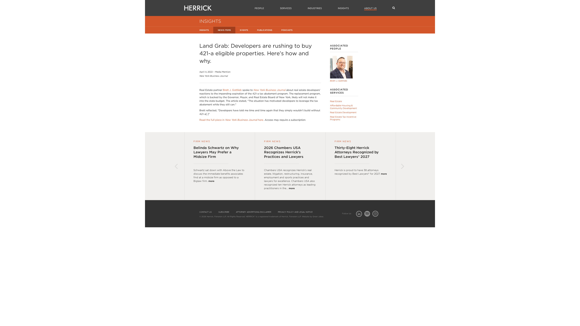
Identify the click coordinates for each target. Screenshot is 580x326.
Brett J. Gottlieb (232, 90)
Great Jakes (318, 216)
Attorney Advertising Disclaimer (253, 212)
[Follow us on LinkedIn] (360, 214)
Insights (343, 8)
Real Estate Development (343, 112)
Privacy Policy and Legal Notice (295, 212)
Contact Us (205, 212)
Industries (315, 8)
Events (244, 30)
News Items (224, 30)
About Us (370, 8)
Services (286, 8)
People (259, 8)
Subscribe (223, 212)
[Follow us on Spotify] (368, 215)
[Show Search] (393, 7)
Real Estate (336, 101)
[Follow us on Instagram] (376, 214)
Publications (264, 30)
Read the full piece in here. (231, 119)
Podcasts (286, 30)
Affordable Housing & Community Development (343, 106)
